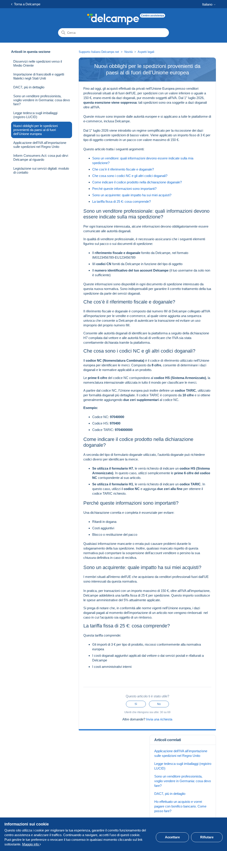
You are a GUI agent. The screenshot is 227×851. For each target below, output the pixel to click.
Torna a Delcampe (26, 4)
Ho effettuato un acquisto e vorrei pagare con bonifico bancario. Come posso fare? (180, 806)
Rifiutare (206, 837)
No (159, 704)
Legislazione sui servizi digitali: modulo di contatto (41, 170)
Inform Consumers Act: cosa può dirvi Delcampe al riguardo (40, 157)
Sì (136, 704)
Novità (128, 52)
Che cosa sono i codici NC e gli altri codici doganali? (129, 176)
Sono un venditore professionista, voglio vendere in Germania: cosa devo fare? (41, 100)
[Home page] (113, 19)
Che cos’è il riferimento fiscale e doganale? (123, 169)
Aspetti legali (146, 52)
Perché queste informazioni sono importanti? (124, 188)
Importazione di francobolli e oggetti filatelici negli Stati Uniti (38, 76)
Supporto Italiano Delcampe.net (99, 52)
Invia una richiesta (159, 719)
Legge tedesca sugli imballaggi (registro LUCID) (35, 115)
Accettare (172, 837)
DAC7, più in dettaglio (28, 87)
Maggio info (31, 844)
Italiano (207, 4)
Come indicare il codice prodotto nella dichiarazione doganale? (137, 182)
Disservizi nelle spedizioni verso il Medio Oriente (37, 63)
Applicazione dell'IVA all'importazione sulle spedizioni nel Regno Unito (39, 145)
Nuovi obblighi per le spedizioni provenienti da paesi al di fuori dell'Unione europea (35, 130)
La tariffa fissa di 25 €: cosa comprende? (121, 201)
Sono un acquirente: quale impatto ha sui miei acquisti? (131, 195)
